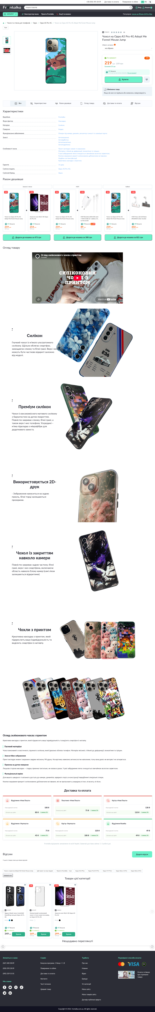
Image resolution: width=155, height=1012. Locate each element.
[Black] (12, 920)
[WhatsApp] (10, 993)
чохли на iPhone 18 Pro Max (142, 14)
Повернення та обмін (130, 2)
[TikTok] (21, 987)
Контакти (44, 979)
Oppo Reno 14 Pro (121, 871)
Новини (85, 968)
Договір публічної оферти (91, 1000)
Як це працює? (132, 73)
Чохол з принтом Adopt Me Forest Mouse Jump (18, 871)
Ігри (5, 27)
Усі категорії (86, 984)
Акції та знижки (65, 14)
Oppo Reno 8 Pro (136, 871)
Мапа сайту (86, 989)
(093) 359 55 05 (8, 974)
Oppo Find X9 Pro (93, 871)
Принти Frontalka (47, 14)
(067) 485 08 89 (8, 963)
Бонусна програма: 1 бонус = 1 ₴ (53, 963)
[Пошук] (131, 7)
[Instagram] (16, 987)
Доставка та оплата (111, 2)
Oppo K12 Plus (80, 871)
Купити (18, 934)
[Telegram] (4, 993)
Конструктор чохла (31, 14)
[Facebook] (4, 987)
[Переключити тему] (150, 2)
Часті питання (46, 984)
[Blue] (10, 920)
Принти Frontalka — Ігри (64, 871)
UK (142, 2)
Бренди (84, 979)
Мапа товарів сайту (89, 994)
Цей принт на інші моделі (45, 871)
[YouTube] (10, 987)
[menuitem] (142, 2)
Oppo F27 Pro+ (107, 871)
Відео (84, 974)
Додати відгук (142, 854)
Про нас (85, 963)
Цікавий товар (46, 989)
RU (146, 2)
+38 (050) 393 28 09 (93, 2)
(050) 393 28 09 (8, 968)
